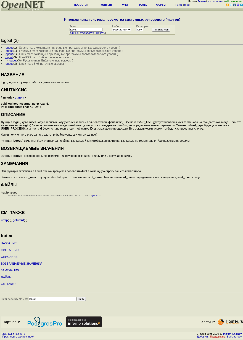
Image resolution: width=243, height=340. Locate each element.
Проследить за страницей (18, 336)
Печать (100, 33)
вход (209, 1)
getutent (18, 220)
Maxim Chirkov (232, 333)
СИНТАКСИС (10, 250)
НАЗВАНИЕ (9, 243)
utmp (4, 220)
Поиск (178, 4)
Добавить (203, 336)
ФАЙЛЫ (6, 277)
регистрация (218, 1)
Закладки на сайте (13, 333)
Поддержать (217, 336)
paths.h (96, 195)
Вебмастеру (234, 336)
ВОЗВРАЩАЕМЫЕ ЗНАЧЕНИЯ (21, 263)
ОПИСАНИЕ (9, 256)
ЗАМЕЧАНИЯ (10, 270)
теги (186, 4)
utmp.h (19, 97)
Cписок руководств (82, 33)
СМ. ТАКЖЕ (9, 283)
